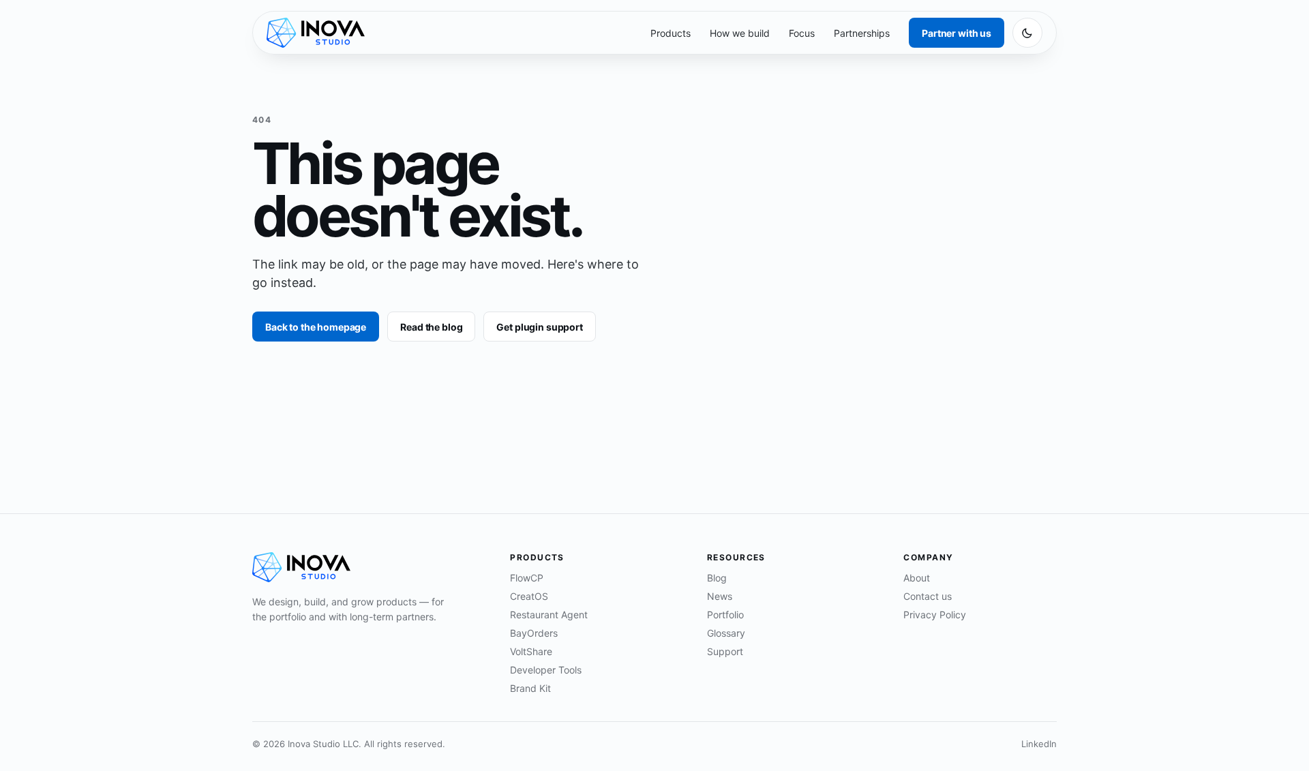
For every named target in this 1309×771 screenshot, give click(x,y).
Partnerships (862, 33)
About (916, 578)
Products (670, 33)
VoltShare (531, 651)
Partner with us (956, 33)
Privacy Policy (934, 614)
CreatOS (529, 596)
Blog (717, 578)
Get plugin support (539, 327)
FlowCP (526, 578)
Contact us (927, 596)
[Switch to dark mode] (1027, 33)
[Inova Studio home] (316, 33)
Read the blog (431, 327)
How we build (740, 33)
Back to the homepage (315, 327)
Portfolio (725, 614)
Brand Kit (530, 688)
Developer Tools (546, 670)
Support (725, 651)
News (719, 596)
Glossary (726, 633)
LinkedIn (1039, 743)
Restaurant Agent (549, 614)
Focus (802, 33)
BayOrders (534, 633)
